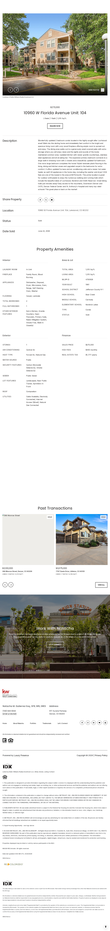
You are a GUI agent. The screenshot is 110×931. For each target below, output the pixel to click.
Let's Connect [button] (55, 644)
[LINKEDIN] (94, 722)
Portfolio (33, 723)
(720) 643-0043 (9, 711)
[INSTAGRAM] (88, 722)
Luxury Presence (21, 755)
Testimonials (47, 723)
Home (5, 723)
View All (101, 585)
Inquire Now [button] (55, 126)
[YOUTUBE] (99, 722)
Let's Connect (63, 723)
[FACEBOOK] (82, 722)
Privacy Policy (101, 755)
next (16, 89)
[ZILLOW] (105, 722)
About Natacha (18, 723)
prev (10, 89)
